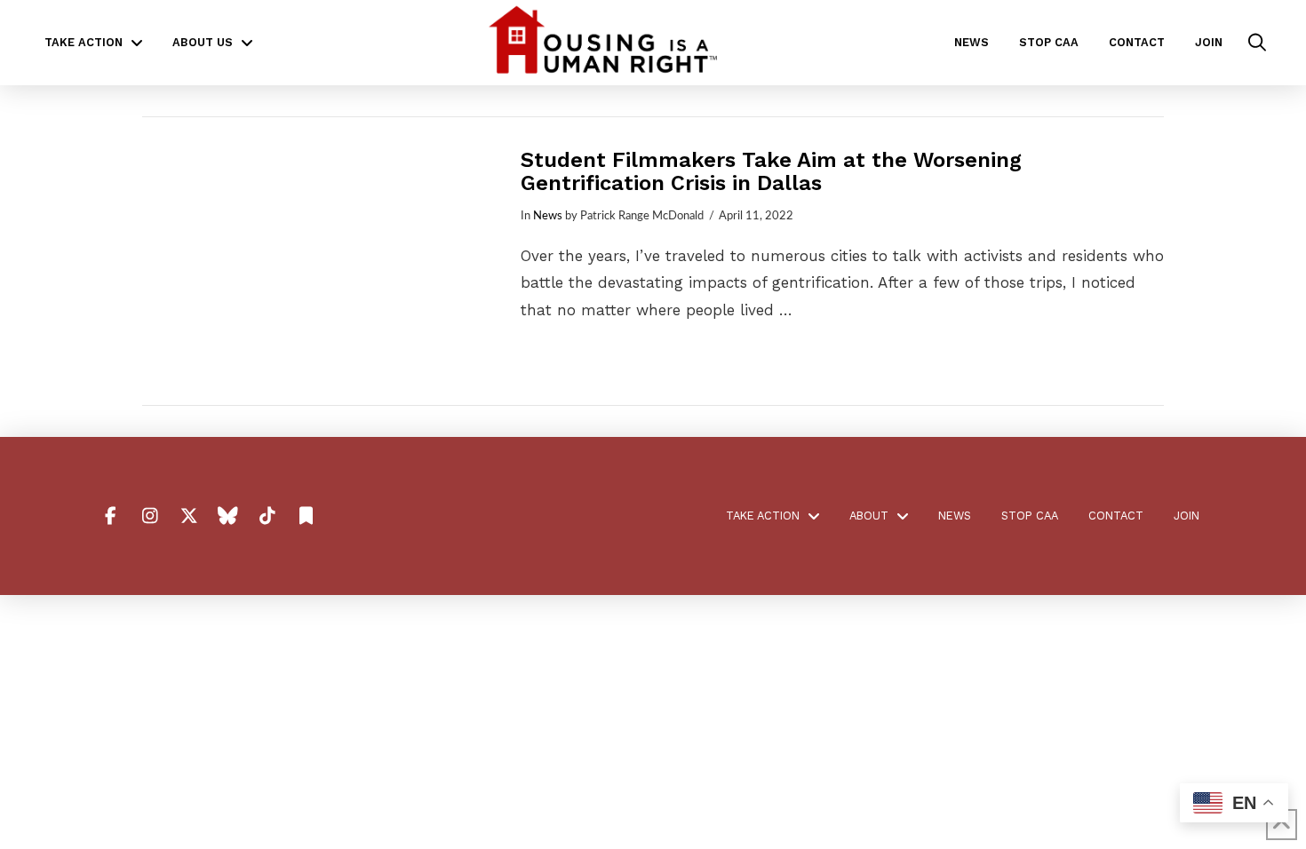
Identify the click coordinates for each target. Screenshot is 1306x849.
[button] (1257, 42)
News (547, 215)
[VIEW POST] (316, 261)
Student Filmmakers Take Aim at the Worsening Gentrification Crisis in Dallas (771, 171)
